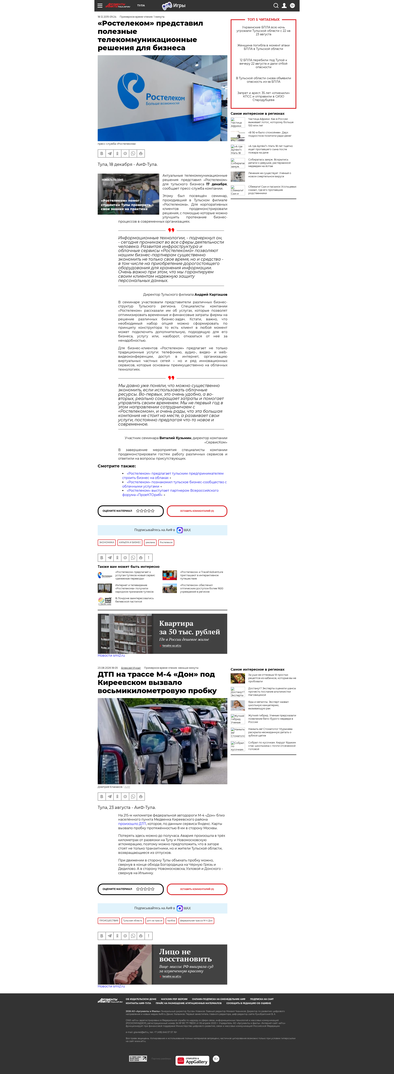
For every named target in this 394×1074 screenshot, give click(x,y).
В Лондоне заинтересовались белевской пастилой (134, 600)
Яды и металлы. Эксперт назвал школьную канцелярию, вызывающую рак (268, 705)
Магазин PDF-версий (174, 999)
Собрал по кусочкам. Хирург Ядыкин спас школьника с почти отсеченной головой (272, 746)
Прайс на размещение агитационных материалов (189, 1003)
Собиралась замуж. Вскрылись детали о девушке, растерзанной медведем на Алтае (269, 163)
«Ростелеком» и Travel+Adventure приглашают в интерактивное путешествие (201, 575)
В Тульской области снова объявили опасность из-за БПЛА (263, 80)
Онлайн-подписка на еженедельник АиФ (218, 999)
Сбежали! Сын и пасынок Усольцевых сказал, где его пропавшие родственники (272, 190)
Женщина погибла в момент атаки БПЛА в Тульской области (263, 47)
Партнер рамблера (161, 1058)
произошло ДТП (132, 824)
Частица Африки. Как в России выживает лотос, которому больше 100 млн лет (270, 122)
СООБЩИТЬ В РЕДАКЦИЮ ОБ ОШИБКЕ (248, 1003)
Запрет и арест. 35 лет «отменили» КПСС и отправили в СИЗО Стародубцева (263, 96)
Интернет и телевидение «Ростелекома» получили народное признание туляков (134, 588)
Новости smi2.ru (111, 655)
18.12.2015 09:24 (107, 16)
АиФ (127, 786)
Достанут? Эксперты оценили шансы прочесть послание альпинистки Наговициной (272, 691)
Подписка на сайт (262, 999)
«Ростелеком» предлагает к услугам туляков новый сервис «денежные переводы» (135, 575)
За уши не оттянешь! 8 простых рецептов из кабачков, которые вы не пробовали (272, 678)
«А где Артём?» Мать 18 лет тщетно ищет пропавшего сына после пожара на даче (270, 149)
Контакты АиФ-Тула (138, 1003)
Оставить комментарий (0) (197, 511)
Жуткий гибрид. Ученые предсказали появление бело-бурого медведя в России (272, 719)
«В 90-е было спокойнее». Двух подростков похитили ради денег (270, 134)
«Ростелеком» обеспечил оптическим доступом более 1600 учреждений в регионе (201, 588)
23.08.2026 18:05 (108, 667)
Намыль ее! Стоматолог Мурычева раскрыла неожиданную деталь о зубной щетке (270, 732)
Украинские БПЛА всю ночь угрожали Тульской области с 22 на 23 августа (263, 31)
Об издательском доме (141, 999)
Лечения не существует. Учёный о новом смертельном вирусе (269, 175)
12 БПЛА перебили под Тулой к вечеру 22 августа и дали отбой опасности (263, 63)
